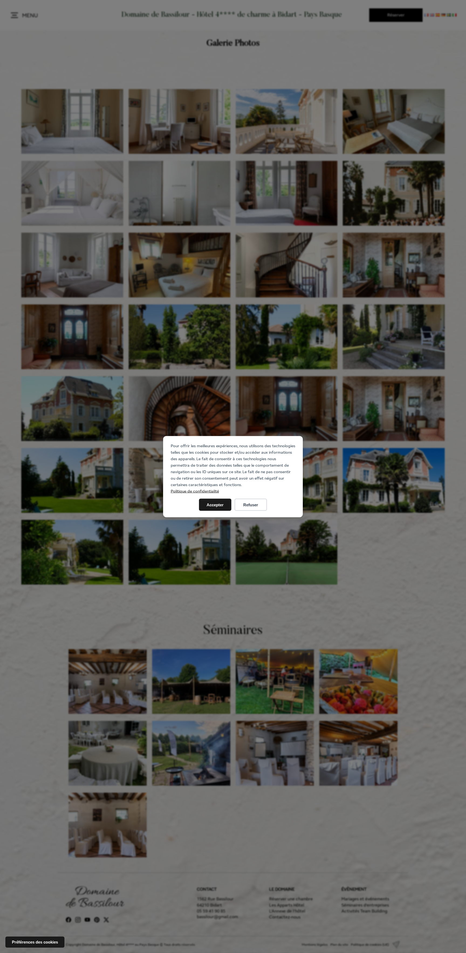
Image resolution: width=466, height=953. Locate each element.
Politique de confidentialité (195, 490)
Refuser (250, 504)
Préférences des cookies (35, 942)
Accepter (215, 504)
